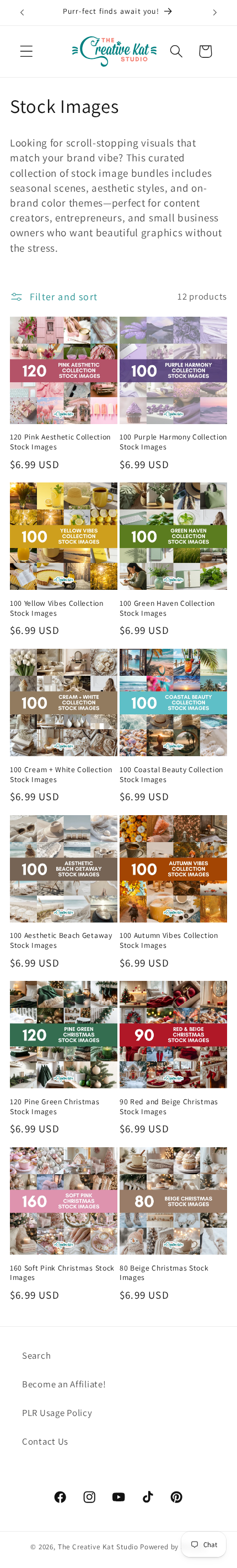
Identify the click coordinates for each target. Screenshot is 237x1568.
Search (36, 1355)
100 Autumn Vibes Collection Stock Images (169, 940)
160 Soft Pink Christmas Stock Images (62, 1273)
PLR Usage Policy (57, 1413)
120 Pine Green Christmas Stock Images (55, 1106)
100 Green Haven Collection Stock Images (167, 608)
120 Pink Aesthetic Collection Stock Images (60, 442)
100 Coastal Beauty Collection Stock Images (171, 774)
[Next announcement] (215, 13)
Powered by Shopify (173, 1546)
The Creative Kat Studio (98, 1546)
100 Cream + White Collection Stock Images (61, 774)
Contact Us (45, 1441)
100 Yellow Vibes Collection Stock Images (57, 608)
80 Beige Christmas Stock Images (164, 1273)
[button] (26, 51)
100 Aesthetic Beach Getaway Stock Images (61, 940)
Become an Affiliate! (64, 1384)
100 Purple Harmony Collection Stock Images (173, 442)
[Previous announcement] (22, 13)
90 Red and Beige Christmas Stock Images (169, 1106)
